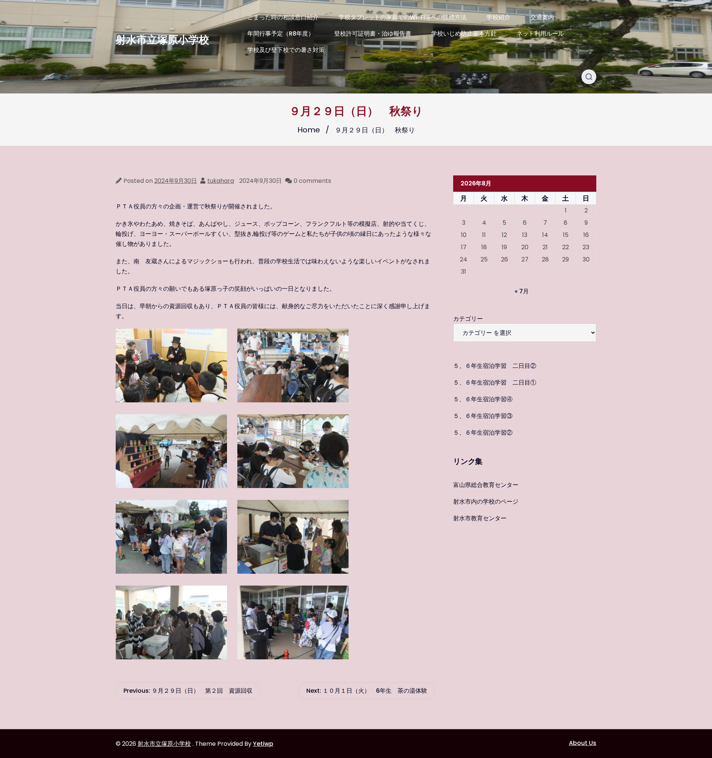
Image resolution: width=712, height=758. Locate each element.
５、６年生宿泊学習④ (482, 399)
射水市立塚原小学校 (162, 40)
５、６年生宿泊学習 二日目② (494, 366)
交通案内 (542, 17)
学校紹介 (498, 17)
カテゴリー (468, 318)
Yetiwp (263, 743)
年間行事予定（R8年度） (280, 33)
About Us (582, 743)
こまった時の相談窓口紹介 (283, 17)
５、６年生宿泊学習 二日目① (494, 382)
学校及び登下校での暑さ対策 (285, 50)
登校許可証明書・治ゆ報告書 (372, 33)
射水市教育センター (480, 518)
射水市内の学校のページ (485, 501)
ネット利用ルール (540, 33)
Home (308, 129)
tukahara (220, 181)
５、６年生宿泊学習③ (482, 416)
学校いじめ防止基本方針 (464, 33)
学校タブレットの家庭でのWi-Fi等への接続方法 (403, 17)
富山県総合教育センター (485, 485)
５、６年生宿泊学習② (482, 432)
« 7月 (522, 291)
